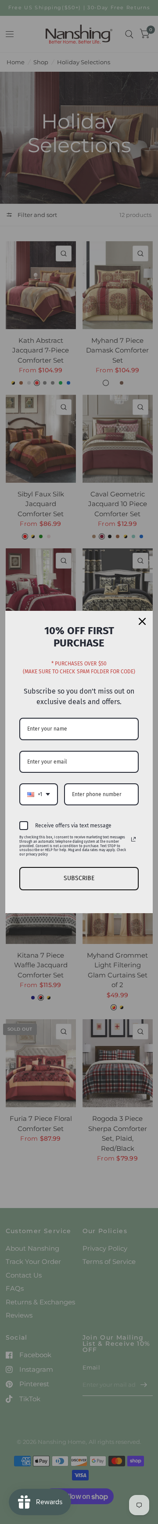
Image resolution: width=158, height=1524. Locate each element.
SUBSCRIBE (79, 878)
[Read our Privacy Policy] (133, 839)
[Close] (142, 621)
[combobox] (38, 794)
